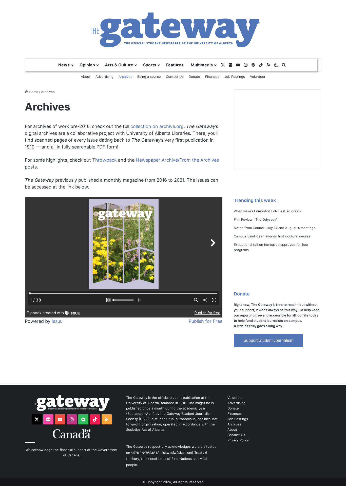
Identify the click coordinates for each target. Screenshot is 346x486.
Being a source (149, 76)
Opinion (87, 64)
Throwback (104, 160)
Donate (194, 76)
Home (33, 92)
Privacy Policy (238, 440)
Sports (149, 64)
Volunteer (257, 76)
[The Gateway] (173, 29)
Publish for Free (205, 321)
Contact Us (175, 76)
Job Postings (234, 76)
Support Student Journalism (268, 340)
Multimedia (202, 64)
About (85, 76)
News (64, 64)
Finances (212, 76)
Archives (125, 76)
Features (175, 64)
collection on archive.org (157, 126)
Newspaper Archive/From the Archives (177, 160)
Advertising (104, 76)
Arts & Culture (119, 64)
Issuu (57, 321)
